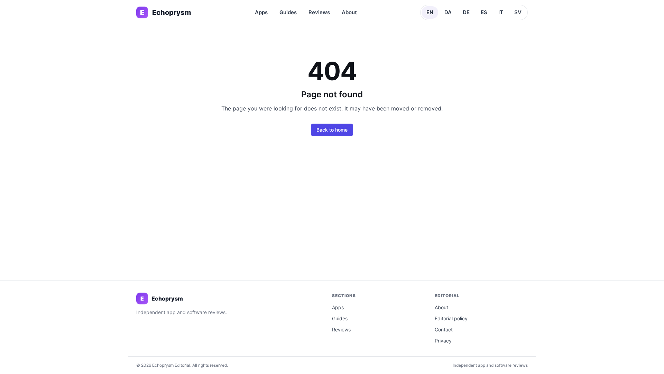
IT (500, 12)
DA (448, 12)
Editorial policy (451, 318)
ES (484, 12)
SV (518, 12)
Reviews (319, 12)
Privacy (443, 341)
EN (429, 12)
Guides (288, 12)
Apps (261, 12)
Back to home (332, 130)
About (349, 12)
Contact (444, 329)
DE (466, 12)
